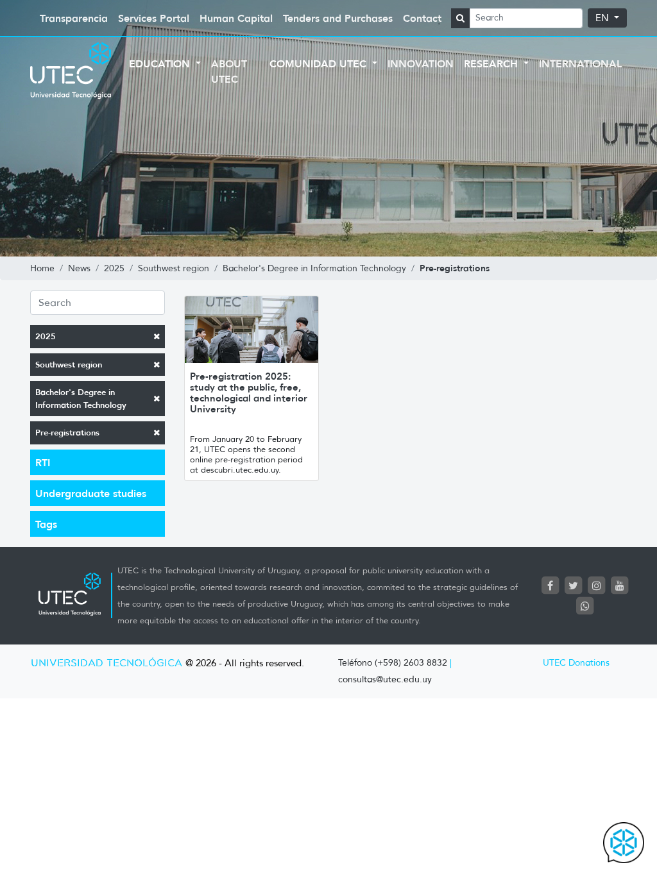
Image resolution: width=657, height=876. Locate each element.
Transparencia (74, 18)
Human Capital (236, 18)
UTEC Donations (576, 662)
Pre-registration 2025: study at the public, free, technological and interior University (248, 392)
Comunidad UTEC (319, 63)
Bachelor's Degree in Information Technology (80, 398)
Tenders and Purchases (338, 18)
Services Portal (153, 18)
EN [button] (603, 18)
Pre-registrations (67, 432)
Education (161, 63)
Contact (422, 18)
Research (492, 63)
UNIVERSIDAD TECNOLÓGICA (106, 663)
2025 (45, 336)
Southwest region (68, 364)
